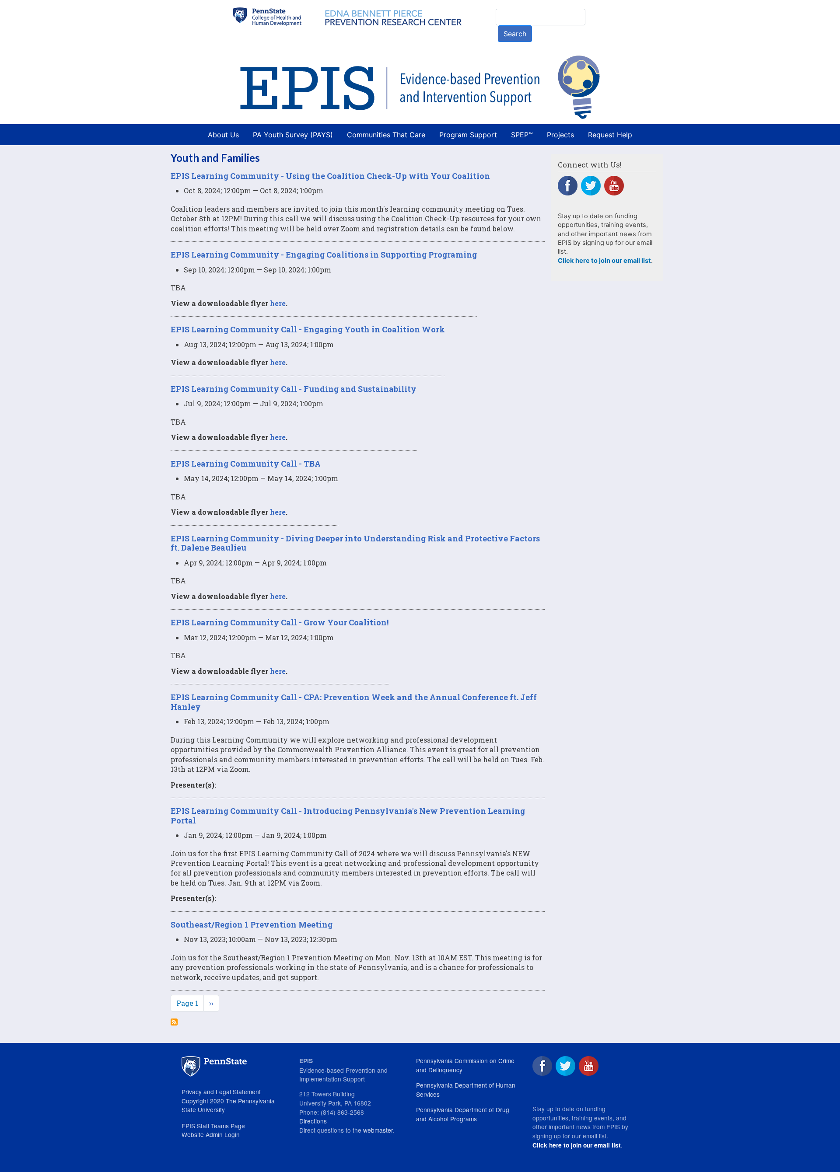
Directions (313, 1120)
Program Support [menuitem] (468, 134)
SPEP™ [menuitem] (522, 134)
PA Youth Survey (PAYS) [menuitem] (293, 134)
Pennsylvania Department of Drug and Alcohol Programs (462, 1114)
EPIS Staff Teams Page (213, 1125)
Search (515, 33)
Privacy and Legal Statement (221, 1091)
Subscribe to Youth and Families (174, 1022)
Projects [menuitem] (560, 134)
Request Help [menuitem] (610, 134)
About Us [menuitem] (223, 134)
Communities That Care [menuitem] (386, 134)
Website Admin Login (211, 1134)
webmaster (378, 1130)
